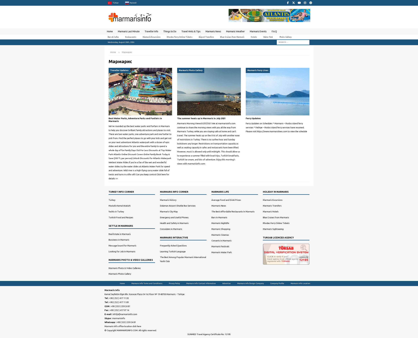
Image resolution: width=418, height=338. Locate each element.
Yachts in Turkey (116, 211)
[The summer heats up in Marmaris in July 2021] (209, 92)
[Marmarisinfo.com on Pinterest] (311, 3)
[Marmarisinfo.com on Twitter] (293, 3)
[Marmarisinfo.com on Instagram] (305, 3)
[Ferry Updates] (277, 92)
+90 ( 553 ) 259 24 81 (120, 306)
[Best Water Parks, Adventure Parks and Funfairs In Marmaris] (140, 92)
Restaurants (130, 37)
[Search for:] (293, 42)
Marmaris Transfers (272, 206)
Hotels (254, 37)
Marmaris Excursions (152, 37)
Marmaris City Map (169, 211)
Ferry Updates (253, 118)
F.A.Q (274, 31)
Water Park (268, 37)
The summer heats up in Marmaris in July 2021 (201, 118)
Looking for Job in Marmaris (122, 251)
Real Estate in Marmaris (120, 234)
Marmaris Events (258, 31)
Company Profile (277, 283)
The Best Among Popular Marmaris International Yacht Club (183, 259)
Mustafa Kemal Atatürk (120, 206)
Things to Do (169, 31)
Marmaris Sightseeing (273, 229)
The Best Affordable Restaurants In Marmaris (233, 211)
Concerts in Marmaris (221, 240)
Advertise (226, 283)
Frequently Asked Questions (173, 245)
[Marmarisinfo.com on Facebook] (288, 3)
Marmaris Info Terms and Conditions (146, 283)
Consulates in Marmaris (171, 229)
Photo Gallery (286, 37)
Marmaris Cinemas (220, 235)
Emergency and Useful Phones (174, 217)
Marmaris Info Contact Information (201, 283)
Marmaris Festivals (220, 246)
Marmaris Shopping (220, 229)
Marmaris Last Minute (129, 31)
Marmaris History (168, 200)
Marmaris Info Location (300, 283)
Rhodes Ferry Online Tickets (179, 37)
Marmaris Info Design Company (250, 283)
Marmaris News (213, 31)
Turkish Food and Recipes (121, 217)
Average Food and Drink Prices (226, 200)
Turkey (112, 200)
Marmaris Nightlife (220, 223)
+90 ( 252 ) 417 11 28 (119, 298)
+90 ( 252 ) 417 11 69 (119, 302)
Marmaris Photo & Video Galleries (125, 268)
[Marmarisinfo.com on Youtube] (299, 3)
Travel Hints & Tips (191, 31)
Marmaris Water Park (221, 252)
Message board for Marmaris (122, 245)
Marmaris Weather (235, 31)
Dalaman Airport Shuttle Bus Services (178, 206)
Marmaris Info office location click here (122, 326)
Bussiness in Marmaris (119, 240)
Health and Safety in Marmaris (174, 223)
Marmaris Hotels (271, 211)
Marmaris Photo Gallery (120, 274)
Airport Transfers (206, 37)
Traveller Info (151, 31)
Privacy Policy (174, 283)
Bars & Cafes (113, 37)
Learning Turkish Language (173, 251)
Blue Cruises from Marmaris (232, 37)
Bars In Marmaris (219, 217)
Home (110, 31)
